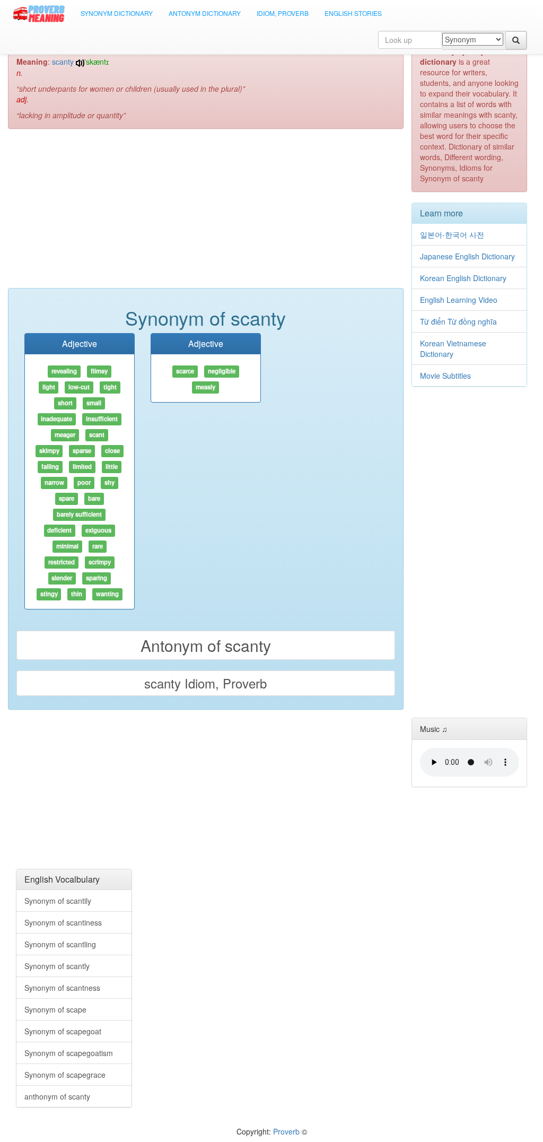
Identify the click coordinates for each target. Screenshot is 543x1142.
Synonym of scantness (62, 987)
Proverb (286, 1131)
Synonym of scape (55, 1009)
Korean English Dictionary (463, 278)
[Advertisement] (206, 214)
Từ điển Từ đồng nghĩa (458, 321)
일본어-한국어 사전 (452, 234)
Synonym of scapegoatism (68, 1053)
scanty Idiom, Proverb (205, 683)
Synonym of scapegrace (65, 1074)
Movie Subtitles (445, 375)
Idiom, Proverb (283, 13)
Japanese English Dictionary (467, 256)
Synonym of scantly (57, 966)
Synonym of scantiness (63, 922)
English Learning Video (458, 299)
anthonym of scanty (57, 1096)
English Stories (353, 13)
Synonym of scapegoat (62, 1031)
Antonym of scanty (206, 645)
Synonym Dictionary (117, 13)
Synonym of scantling (60, 944)
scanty (63, 61)
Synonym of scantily (57, 900)
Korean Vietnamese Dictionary (453, 348)
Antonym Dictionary (205, 13)
